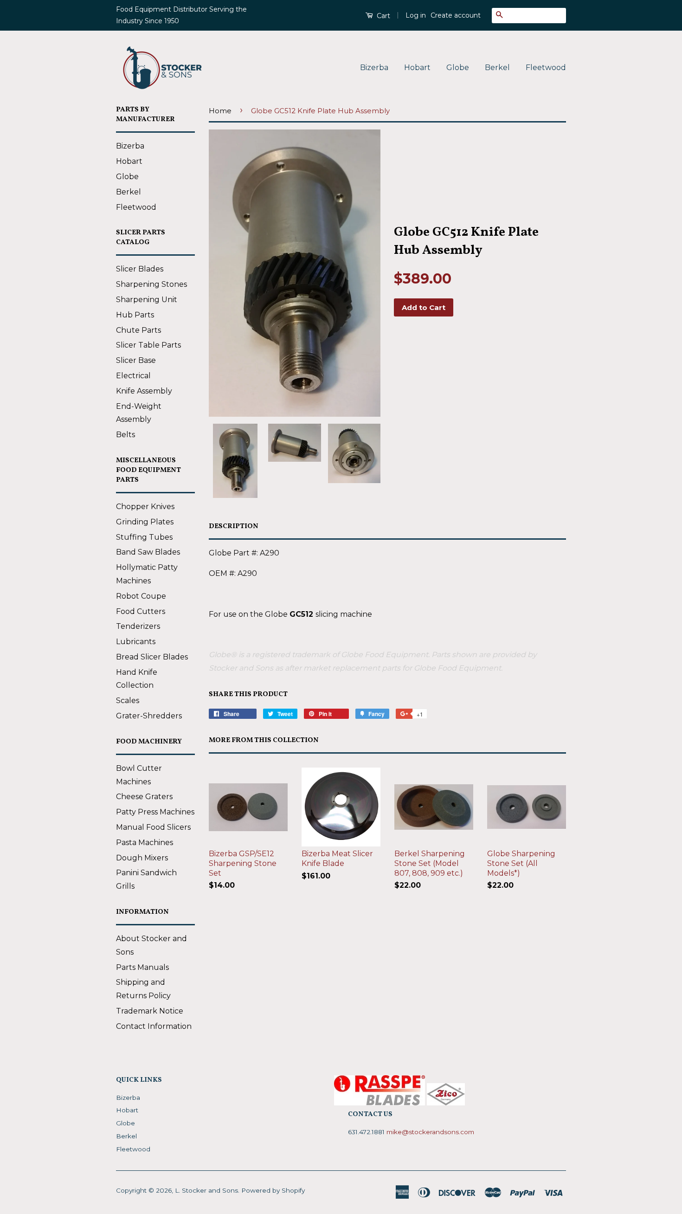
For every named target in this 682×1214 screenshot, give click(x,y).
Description (233, 526)
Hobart (417, 67)
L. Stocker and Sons (206, 1190)
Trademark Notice (149, 1011)
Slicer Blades (139, 269)
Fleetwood (546, 67)
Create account (456, 15)
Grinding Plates (145, 521)
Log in (415, 15)
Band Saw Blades (148, 552)
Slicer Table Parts (148, 345)
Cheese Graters (144, 796)
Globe (457, 67)
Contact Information (154, 1026)
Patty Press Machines (155, 811)
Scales (127, 700)
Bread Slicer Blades (152, 656)
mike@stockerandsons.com (430, 1132)
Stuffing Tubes (144, 537)
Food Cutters (140, 611)
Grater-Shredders (149, 715)
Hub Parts (135, 314)
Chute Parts (138, 330)
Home (220, 110)
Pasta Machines (144, 842)
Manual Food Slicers (153, 827)
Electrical (133, 375)
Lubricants (135, 641)
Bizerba (374, 67)
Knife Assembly (144, 391)
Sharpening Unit (146, 299)
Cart (382, 16)
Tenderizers (138, 626)
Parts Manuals (142, 967)
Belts (125, 434)
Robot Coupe (141, 596)
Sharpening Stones (151, 284)
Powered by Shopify (273, 1190)
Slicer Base (136, 360)
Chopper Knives (145, 506)
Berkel (497, 67)
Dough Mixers (142, 857)
